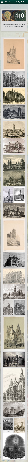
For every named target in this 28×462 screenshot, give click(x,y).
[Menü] (1, 1)
